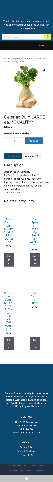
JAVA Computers (37, 471)
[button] (5, 45)
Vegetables (17, 58)
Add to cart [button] (9, 260)
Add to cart (34, 140)
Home (7, 58)
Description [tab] (13, 156)
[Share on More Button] (26, 478)
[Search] (47, 37)
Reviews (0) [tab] (31, 156)
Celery (28, 58)
